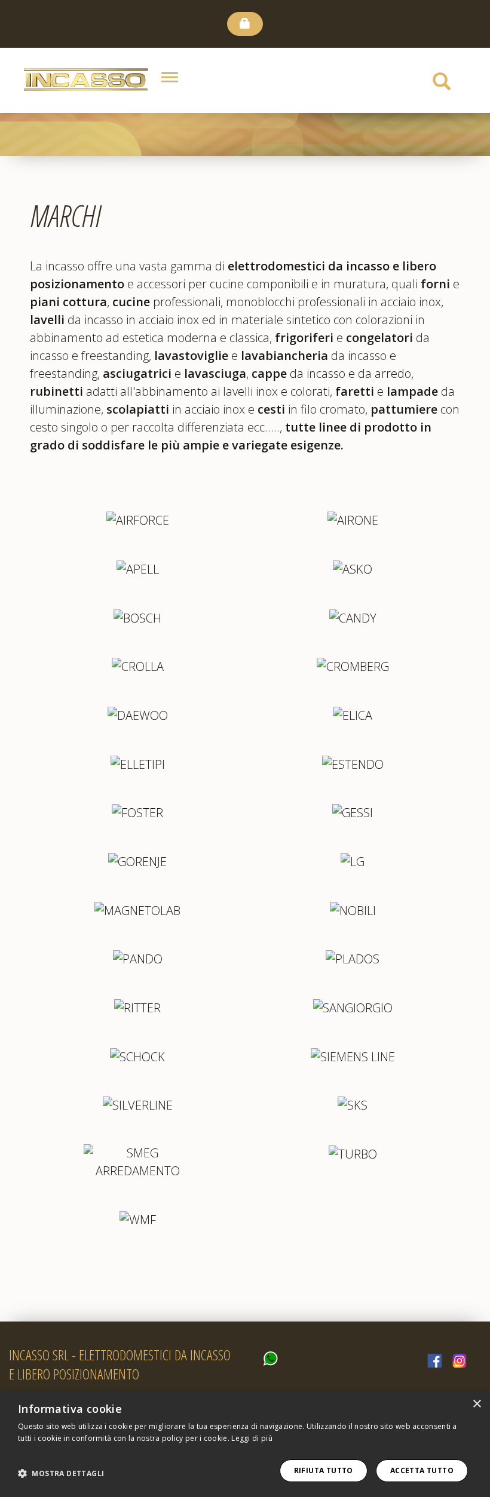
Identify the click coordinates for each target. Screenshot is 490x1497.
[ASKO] (352, 568)
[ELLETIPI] (138, 763)
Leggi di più (251, 1438)
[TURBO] (353, 1153)
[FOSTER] (137, 812)
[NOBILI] (353, 909)
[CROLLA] (138, 666)
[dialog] (245, 1444)
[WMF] (138, 1218)
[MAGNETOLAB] (137, 909)
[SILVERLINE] (138, 1104)
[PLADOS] (352, 958)
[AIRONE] (352, 520)
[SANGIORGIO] (353, 1007)
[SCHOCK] (137, 1056)
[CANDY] (352, 617)
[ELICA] (352, 714)
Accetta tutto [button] (422, 1470)
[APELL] (138, 568)
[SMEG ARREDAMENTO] (137, 1161)
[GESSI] (352, 812)
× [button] (476, 1404)
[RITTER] (137, 1007)
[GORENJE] (137, 860)
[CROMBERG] (353, 666)
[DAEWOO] (138, 714)
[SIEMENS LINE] (353, 1056)
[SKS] (353, 1104)
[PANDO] (138, 958)
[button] (61, 1474)
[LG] (353, 860)
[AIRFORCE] (137, 520)
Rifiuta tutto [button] (323, 1470)
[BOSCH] (137, 617)
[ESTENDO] (353, 763)
